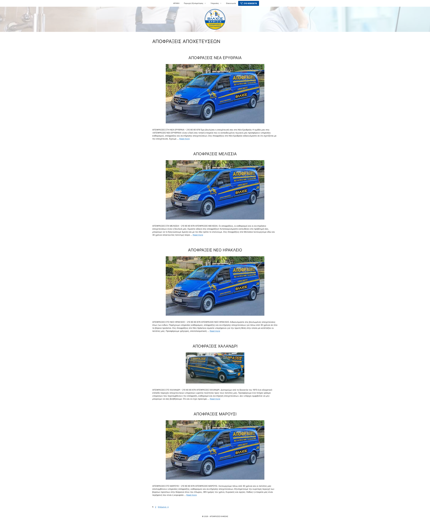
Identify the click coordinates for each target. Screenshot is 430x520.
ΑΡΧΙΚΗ (176, 3)
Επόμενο (163, 507)
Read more (184, 139)
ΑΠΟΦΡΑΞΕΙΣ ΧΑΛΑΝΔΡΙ (215, 346)
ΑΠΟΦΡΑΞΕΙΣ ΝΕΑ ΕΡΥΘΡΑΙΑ (215, 57)
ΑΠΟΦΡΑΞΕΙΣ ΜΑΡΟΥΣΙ (215, 414)
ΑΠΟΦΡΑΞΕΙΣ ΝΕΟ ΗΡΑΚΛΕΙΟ (215, 250)
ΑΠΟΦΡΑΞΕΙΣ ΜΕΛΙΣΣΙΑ (215, 153)
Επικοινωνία (231, 3)
